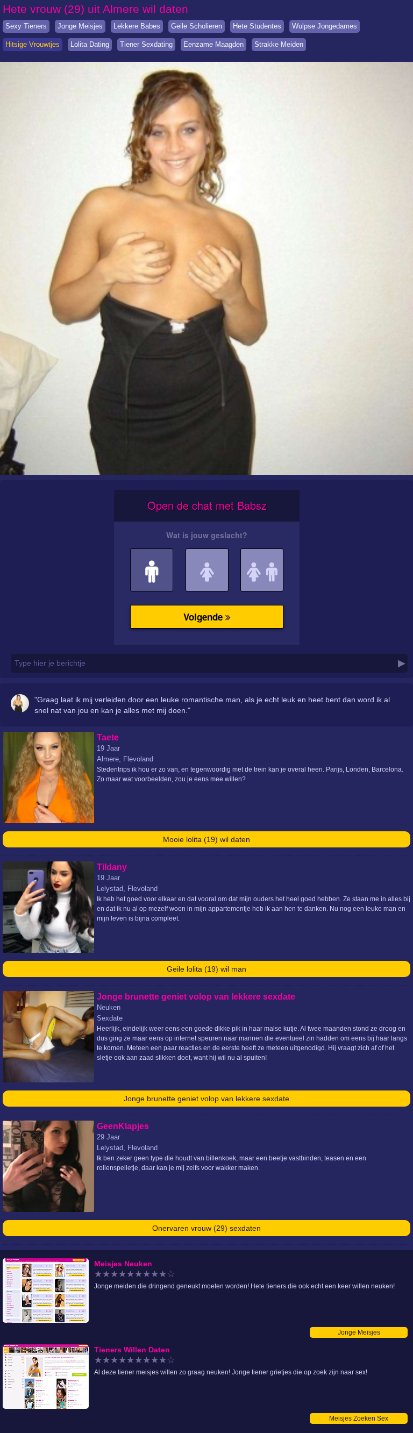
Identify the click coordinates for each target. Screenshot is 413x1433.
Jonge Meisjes (80, 26)
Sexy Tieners (26, 26)
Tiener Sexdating (146, 44)
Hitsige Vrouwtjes (32, 44)
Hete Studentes (257, 26)
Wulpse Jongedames (324, 26)
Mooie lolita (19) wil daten (206, 839)
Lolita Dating (89, 44)
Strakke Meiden (278, 44)
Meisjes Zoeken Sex (358, 1418)
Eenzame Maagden (213, 44)
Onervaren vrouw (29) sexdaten (206, 1228)
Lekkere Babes (136, 26)
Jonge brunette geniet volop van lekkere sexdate (206, 1098)
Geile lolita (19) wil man (206, 969)
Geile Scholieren (196, 26)
